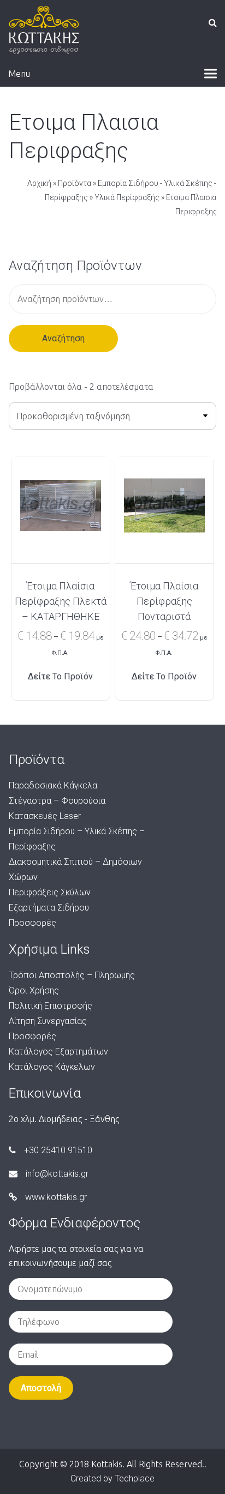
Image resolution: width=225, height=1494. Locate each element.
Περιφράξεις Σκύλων (50, 892)
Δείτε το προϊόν (60, 676)
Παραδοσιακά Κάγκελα (53, 785)
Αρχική (39, 183)
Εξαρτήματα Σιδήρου (49, 907)
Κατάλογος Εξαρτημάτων (58, 1051)
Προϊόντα (74, 183)
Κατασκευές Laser (45, 816)
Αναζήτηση (63, 338)
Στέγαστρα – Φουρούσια (57, 801)
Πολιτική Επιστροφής (50, 1006)
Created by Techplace (112, 1478)
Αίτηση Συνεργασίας (48, 1021)
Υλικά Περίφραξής (126, 197)
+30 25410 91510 (58, 1150)
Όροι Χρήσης (34, 990)
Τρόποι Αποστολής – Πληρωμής (72, 975)
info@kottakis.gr (57, 1173)
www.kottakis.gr (56, 1197)
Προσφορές (32, 923)
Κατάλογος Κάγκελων (52, 1067)
